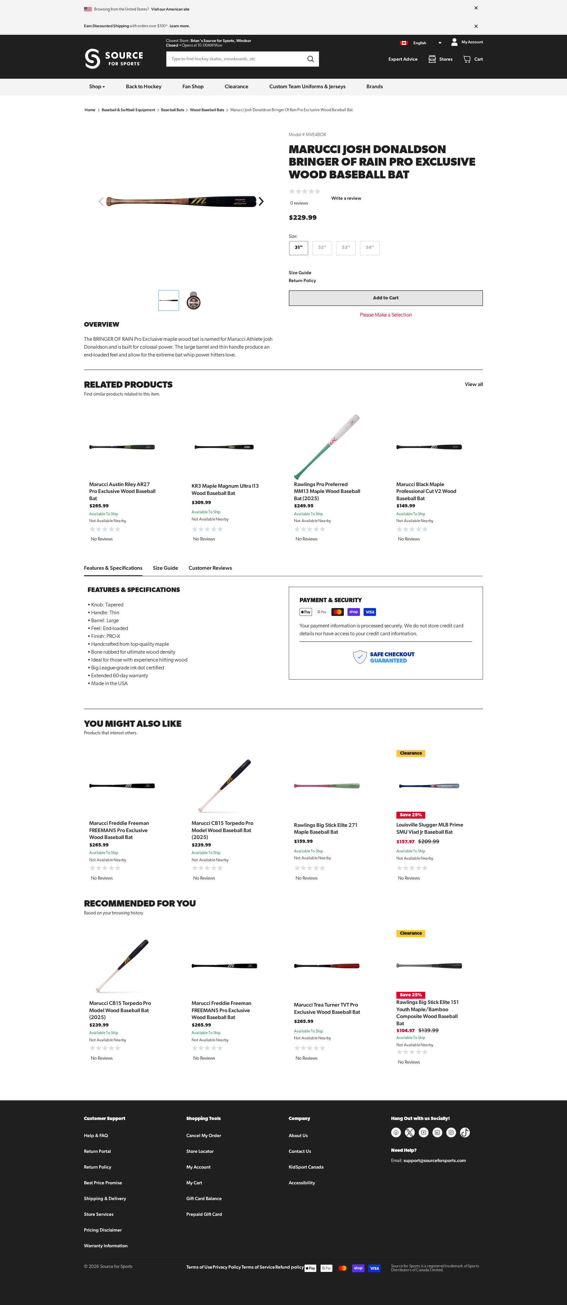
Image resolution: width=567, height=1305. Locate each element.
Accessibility (302, 1182)
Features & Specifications (113, 568)
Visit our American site (170, 9)
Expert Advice (403, 59)
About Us (298, 1135)
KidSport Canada (306, 1167)
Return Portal (97, 1151)
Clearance (236, 86)
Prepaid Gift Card (204, 1214)
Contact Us (300, 1151)
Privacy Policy (227, 1267)
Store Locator (200, 1151)
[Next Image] (261, 201)
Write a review (346, 198)
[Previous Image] (101, 201)
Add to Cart (386, 298)
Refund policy (289, 1267)
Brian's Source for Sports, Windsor (221, 40)
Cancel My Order (203, 1135)
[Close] (476, 8)
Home (90, 110)
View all (474, 384)
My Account (198, 1167)
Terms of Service (258, 1267)
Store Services (99, 1214)
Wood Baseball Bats (207, 110)
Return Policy (302, 280)
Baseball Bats (172, 110)
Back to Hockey (143, 86)
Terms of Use (199, 1267)
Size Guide (300, 272)
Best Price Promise (103, 1182)
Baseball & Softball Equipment (128, 110)
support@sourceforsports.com (435, 1160)
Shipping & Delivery (105, 1198)
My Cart (194, 1182)
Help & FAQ (96, 1135)
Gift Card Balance (204, 1198)
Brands (375, 86)
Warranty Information (106, 1245)
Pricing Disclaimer (103, 1230)
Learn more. (180, 26)
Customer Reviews (210, 568)
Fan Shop (193, 86)
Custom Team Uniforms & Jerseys (307, 86)
